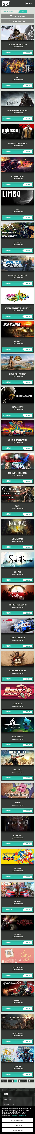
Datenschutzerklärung (19, 1115)
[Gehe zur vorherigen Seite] (5, 1081)
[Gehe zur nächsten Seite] (25, 1081)
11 (22, 1081)
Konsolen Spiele (7, 11)
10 (19, 1081)
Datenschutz (9, 1104)
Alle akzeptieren (17, 1130)
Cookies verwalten (17, 1120)
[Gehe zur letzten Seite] (29, 1081)
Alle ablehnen (17, 1125)
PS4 (16, 11)
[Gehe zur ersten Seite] (2, 1081)
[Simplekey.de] (6, 3)
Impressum (9, 1099)
